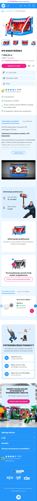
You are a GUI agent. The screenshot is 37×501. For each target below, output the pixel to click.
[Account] (25, 6)
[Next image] (33, 25)
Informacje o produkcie (10, 121)
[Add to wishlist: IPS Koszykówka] (33, 66)
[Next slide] (35, 306)
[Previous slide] (1, 306)
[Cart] (33, 6)
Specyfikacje (27, 121)
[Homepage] (3, 6)
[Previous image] (3, 25)
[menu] (8, 6)
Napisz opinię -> (10, 460)
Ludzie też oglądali (23, 291)
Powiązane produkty (8, 291)
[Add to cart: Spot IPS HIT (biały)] (32, 311)
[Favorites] (29, 6)
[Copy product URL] (29, 66)
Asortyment (9, 11)
